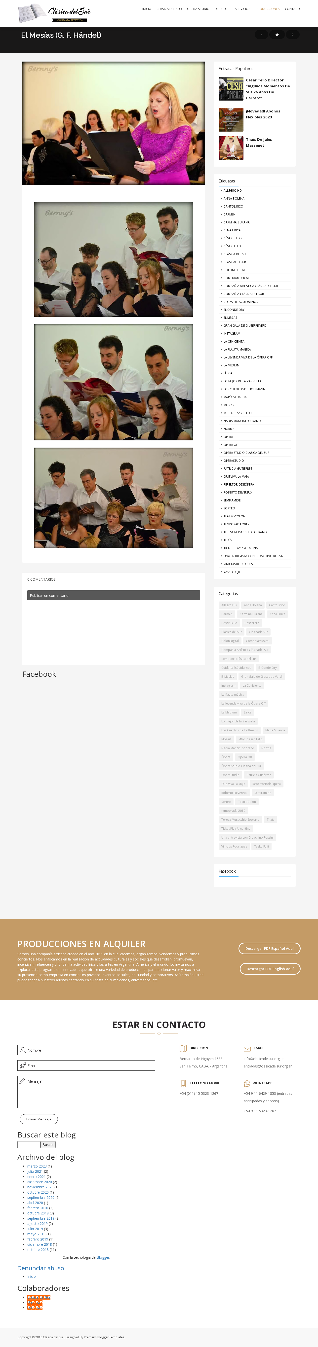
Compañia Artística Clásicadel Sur (251, 286)
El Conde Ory (234, 310)
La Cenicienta (234, 341)
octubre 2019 (38, 1213)
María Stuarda (235, 397)
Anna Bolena (234, 198)
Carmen (230, 214)
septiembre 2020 (40, 1197)
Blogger (103, 1257)
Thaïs (228, 540)
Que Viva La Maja (236, 476)
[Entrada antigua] (293, 34)
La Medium (231, 365)
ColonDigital (234, 270)
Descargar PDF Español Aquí (269, 948)
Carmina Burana (237, 222)
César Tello (233, 238)
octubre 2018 (38, 1249)
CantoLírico (233, 206)
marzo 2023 (37, 1166)
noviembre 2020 (40, 1187)
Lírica (228, 373)
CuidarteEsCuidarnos (241, 302)
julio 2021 (35, 1171)
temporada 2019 (236, 524)
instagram (232, 333)
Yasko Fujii (232, 572)
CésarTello (232, 246)
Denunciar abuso (40, 1268)
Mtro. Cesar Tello (238, 413)
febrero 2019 (37, 1239)
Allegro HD (233, 190)
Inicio (146, 8)
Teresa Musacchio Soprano (245, 532)
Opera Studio (198, 8)
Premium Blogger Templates (104, 1337)
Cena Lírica (232, 230)
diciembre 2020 (39, 1181)
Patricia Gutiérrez (238, 468)
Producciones (268, 8)
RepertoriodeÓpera (239, 484)
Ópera (228, 437)
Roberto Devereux (238, 492)
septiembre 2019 (40, 1218)
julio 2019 (35, 1228)
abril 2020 (35, 1202)
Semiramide (232, 500)
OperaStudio (234, 461)
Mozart (230, 405)
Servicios (242, 8)
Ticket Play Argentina (241, 548)
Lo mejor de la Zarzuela (243, 381)
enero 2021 (36, 1176)
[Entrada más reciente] (261, 34)
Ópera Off (231, 445)
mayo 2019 (36, 1234)
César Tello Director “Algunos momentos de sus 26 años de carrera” (268, 88)
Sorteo (229, 508)
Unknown (34, 1302)
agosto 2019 (37, 1223)
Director (222, 8)
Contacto (293, 8)
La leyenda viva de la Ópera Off (248, 357)
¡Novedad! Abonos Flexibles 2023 (263, 113)
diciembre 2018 (39, 1244)
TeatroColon (234, 516)
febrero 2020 (37, 1207)
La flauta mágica (237, 349)
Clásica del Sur (169, 8)
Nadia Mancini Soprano (242, 421)
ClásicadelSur (235, 262)
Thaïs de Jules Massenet (259, 142)
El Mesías (230, 318)
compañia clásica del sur (244, 294)
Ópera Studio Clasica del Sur (246, 453)
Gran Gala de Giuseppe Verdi (245, 325)
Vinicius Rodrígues (238, 564)
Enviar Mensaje (38, 1119)
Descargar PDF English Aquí (270, 968)
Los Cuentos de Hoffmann (244, 389)
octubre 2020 (38, 1192)
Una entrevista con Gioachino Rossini (254, 556)
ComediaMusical (236, 278)
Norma (229, 429)
